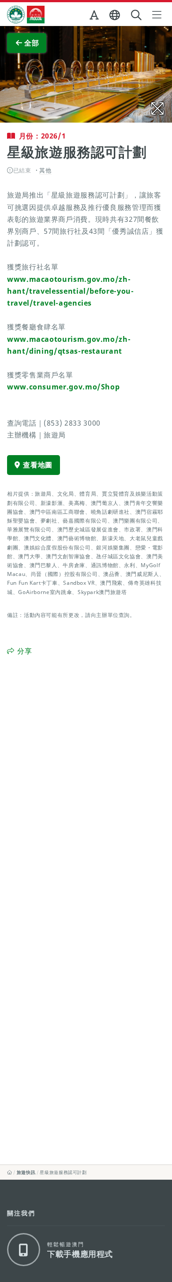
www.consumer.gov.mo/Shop (63, 387)
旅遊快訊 (26, 1172)
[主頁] (9, 1172)
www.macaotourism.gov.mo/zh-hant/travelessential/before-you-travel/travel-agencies (70, 291)
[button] (95, 17)
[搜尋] (137, 15)
